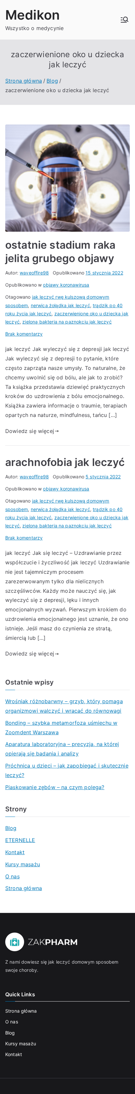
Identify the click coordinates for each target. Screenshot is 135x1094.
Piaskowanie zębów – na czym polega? (55, 787)
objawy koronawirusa (66, 285)
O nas (12, 876)
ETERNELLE (20, 840)
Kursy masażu (22, 864)
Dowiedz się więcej (29, 431)
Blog (11, 828)
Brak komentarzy (24, 334)
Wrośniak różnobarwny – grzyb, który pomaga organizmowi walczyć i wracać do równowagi (64, 706)
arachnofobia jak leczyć (65, 462)
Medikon (32, 15)
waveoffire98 (34, 272)
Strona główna (23, 888)
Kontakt (15, 852)
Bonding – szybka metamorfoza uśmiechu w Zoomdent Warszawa (61, 728)
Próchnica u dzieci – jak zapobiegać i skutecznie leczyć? (66, 770)
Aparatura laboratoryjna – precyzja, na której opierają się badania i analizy (62, 749)
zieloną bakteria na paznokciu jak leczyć (66, 321)
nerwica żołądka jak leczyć (60, 305)
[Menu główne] (124, 19)
